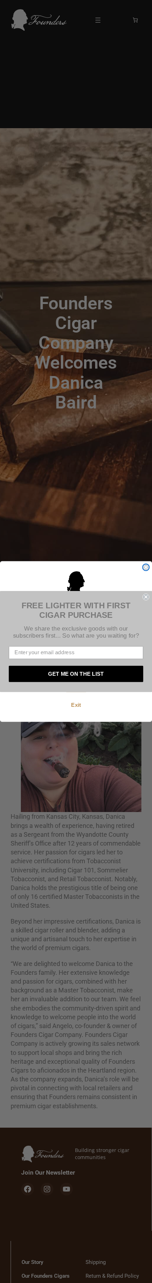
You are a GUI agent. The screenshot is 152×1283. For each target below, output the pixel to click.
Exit (76, 705)
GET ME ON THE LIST (76, 673)
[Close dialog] (145, 567)
